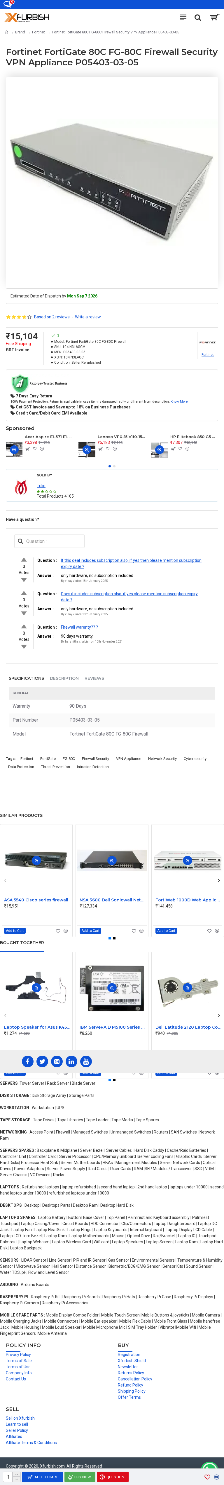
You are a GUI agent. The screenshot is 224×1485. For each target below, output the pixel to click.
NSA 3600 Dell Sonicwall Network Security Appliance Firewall (113, 900)
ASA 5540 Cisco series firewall (36, 900)
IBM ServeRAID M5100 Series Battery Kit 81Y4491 (113, 1027)
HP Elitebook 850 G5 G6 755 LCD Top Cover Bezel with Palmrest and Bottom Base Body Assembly (194, 436)
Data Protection (21, 767)
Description (64, 678)
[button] (109, 466)
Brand (20, 32)
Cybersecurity (195, 758)
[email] (20, 541)
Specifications (26, 678)
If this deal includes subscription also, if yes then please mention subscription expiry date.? (131, 563)
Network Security (162, 758)
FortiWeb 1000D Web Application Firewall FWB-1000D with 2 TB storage (188, 900)
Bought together (22, 942)
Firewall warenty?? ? (79, 627)
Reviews (94, 678)
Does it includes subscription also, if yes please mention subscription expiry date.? (129, 596)
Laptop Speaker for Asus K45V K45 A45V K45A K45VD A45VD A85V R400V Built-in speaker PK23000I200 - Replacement (37, 1027)
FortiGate (48, 758)
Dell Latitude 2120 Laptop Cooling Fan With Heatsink (188, 1027)
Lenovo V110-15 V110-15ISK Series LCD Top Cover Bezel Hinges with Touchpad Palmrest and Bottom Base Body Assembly (122, 436)
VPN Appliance (128, 758)
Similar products (21, 815)
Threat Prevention (55, 767)
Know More (179, 401)
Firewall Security (95, 758)
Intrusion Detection (93, 767)
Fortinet (38, 32)
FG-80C (69, 758)
